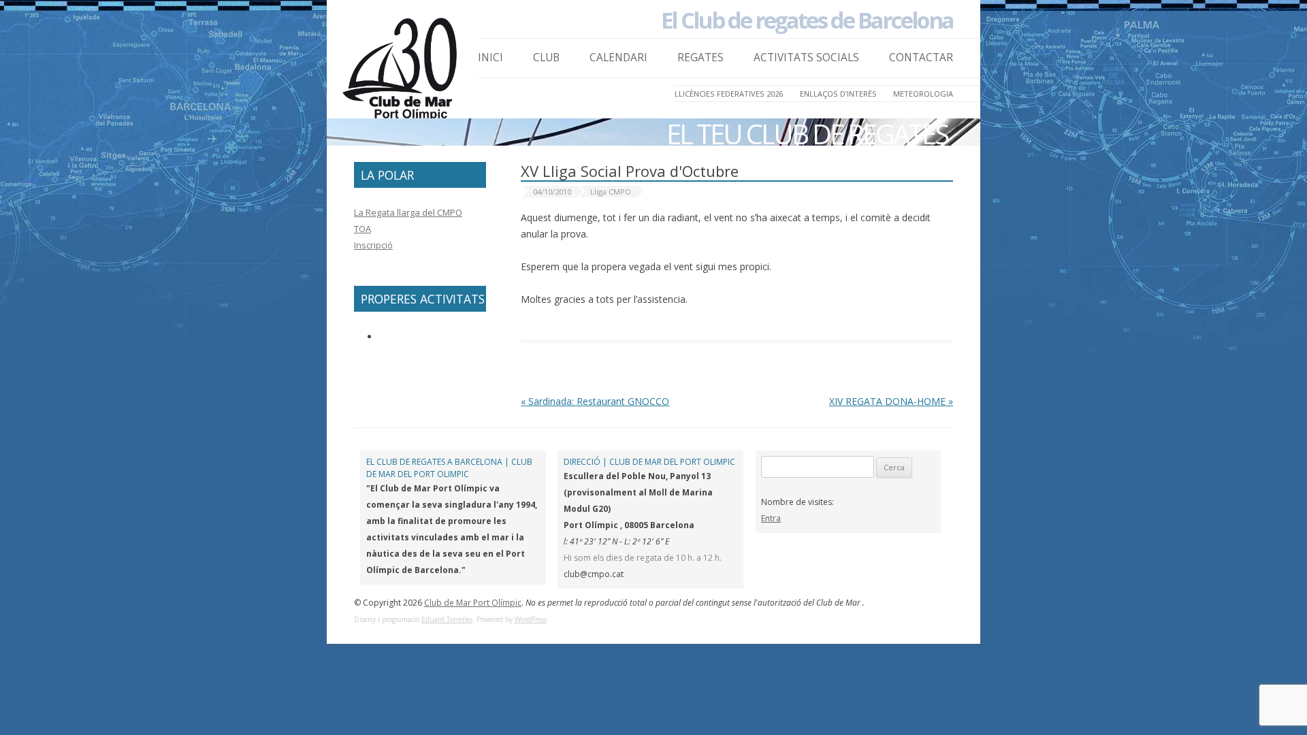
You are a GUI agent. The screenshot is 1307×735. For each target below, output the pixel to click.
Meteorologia (923, 93)
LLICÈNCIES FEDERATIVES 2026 (729, 93)
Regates (700, 57)
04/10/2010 (552, 191)
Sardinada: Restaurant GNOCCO (595, 401)
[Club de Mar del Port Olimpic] (401, 72)
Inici (490, 57)
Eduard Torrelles (446, 619)
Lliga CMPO (610, 191)
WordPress (531, 619)
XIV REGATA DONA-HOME (891, 401)
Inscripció (373, 245)
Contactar (921, 57)
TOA (362, 229)
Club (546, 57)
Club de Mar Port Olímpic (472, 602)
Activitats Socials (806, 57)
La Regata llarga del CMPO (408, 212)
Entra (771, 518)
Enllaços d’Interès (838, 93)
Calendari (618, 57)
